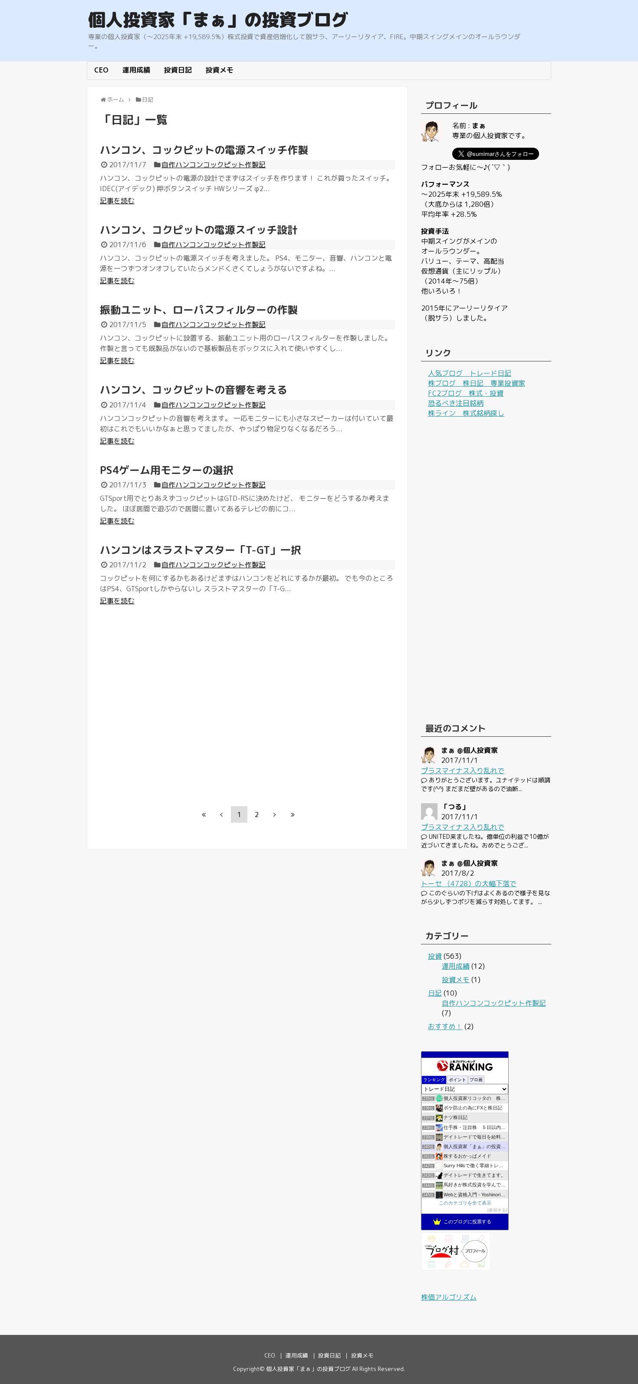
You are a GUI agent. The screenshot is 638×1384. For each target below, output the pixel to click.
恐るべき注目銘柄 (455, 403)
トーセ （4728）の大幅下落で (468, 883)
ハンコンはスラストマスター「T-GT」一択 (200, 550)
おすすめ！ (445, 1026)
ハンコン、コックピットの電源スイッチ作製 (204, 149)
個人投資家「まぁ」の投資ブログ (218, 19)
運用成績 (136, 70)
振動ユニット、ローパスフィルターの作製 (199, 309)
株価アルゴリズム (449, 1297)
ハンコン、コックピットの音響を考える (193, 389)
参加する (497, 1210)
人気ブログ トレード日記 (469, 373)
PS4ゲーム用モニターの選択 (166, 470)
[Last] (292, 814)
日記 (435, 993)
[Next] (274, 814)
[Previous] (221, 814)
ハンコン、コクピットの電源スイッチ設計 (199, 229)
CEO (101, 70)
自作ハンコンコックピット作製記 (213, 164)
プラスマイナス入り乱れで (462, 770)
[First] (203, 814)
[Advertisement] (173, 711)
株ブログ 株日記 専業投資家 (476, 383)
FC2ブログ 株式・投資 (465, 393)
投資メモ (219, 70)
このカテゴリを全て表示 (465, 1202)
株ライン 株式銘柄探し (466, 413)
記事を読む (117, 200)
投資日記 (178, 70)
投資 (435, 956)
